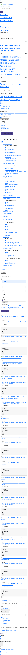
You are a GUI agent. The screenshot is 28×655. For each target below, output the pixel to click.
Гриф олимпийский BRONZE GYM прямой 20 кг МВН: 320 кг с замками (13, 503)
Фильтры (5, 310)
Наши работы (6, 20)
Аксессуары (4, 81)
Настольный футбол (10, 74)
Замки (6, 233)
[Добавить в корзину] (3, 333)
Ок (1, 644)
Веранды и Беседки (10, 181)
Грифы (6, 230)
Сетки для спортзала (6, 90)
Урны (6, 210)
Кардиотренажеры (6, 35)
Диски (6, 229)
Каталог (4, 14)
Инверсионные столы (10, 56)
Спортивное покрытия (11, 96)
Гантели (7, 226)
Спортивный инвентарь (7, 93)
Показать (5, 302)
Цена (5, 281)
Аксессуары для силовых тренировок (14, 245)
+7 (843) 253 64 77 (5, 106)
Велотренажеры (9, 150)
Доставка (4, 27)
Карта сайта (4, 632)
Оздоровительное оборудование (13, 155)
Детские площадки (6, 41)
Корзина (2, 633)
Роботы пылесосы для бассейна (11, 247)
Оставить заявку (5, 119)
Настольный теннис (10, 263)
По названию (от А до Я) (14, 305)
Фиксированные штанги (11, 232)
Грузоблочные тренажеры (11, 170)
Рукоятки (7, 235)
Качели (7, 190)
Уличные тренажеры (10, 45)
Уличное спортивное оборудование (10, 49)
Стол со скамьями (9, 208)
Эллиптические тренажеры (11, 161)
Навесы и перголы (9, 203)
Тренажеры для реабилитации (7, 69)
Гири (6, 227)
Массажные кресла (9, 59)
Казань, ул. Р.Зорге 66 (5, 113)
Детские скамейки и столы (11, 184)
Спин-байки (8, 157)
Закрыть (3, 272)
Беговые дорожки (9, 149)
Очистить (3, 269)
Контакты (5, 30)
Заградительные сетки (10, 255)
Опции (6, 174)
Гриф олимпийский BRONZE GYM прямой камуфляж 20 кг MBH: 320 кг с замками (12, 362)
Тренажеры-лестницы (10, 160)
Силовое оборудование (7, 38)
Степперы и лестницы (10, 158)
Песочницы (8, 192)
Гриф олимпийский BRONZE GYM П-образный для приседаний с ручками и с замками (14, 403)
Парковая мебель (5, 53)
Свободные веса (5, 77)
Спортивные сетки (9, 253)
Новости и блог (6, 620)
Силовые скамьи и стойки (11, 173)
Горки (6, 183)
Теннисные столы (8, 62)
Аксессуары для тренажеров (12, 242)
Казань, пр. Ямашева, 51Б (7, 114)
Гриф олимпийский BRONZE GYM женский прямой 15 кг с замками (12, 564)
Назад (6, 147)
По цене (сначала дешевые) (13, 307)
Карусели (7, 187)
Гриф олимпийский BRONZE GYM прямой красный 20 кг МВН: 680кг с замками (14, 544)
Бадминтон (7, 262)
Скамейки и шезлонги (10, 206)
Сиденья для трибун (10, 99)
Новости (3, 24)
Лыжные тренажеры (10, 153)
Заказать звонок (5, 609)
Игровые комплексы (10, 186)
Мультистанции (9, 168)
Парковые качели (9, 205)
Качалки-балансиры (10, 189)
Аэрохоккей (6, 65)
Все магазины (4, 608)
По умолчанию (4, 305)
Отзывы (5, 623)
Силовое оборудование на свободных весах (16, 171)
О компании (6, 17)
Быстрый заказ (5, 611)
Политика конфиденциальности (8, 630)
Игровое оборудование (10, 193)
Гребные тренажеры (10, 152)
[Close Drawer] (1, 12)
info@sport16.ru (4, 601)
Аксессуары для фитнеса (11, 243)
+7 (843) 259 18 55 (4, 108)
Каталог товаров (7, 133)
